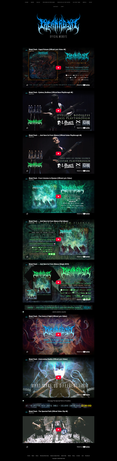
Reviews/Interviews (49, 2)
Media (84, 2)
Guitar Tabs (76, 2)
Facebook (87, 455)
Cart (62, 6)
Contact (55, 6)
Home (26, 2)
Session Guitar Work (63, 2)
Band (32, 2)
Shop (90, 2)
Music (38, 2)
